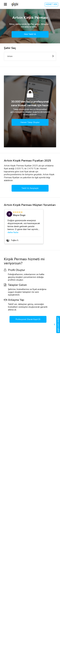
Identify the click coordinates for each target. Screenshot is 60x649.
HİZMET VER (51, 4)
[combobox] (30, 56)
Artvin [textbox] (10, 56)
